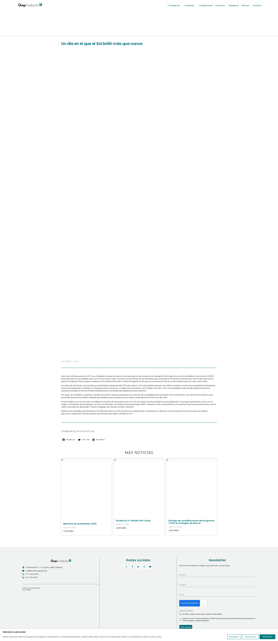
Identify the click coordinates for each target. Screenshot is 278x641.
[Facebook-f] (132, 566)
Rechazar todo (250, 637)
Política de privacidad (31, 588)
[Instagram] (144, 566)
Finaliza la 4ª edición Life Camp (133, 520)
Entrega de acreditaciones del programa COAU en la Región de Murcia (191, 522)
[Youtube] (150, 566)
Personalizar (233, 637)
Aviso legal (26, 590)
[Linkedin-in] (138, 566)
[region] (139, 635)
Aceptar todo (267, 637)
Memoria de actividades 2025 (80, 523)
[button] (69, 439)
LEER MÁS (68, 531)
